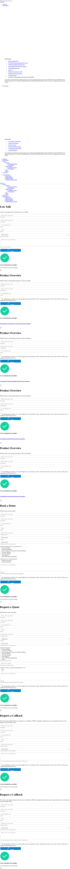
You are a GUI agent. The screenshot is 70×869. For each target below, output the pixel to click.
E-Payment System (12, 75)
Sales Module (5, 555)
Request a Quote (9, 199)
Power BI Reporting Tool (13, 68)
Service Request (6, 196)
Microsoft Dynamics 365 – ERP (15, 71)
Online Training (8, 189)
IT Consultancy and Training (14, 141)
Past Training (11, 191)
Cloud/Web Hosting (12, 150)
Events (4, 184)
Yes (3, 669)
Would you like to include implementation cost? (12, 667)
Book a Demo (8, 197)
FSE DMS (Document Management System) (18, 63)
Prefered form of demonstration (9, 559)
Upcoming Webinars (12, 186)
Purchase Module (6, 552)
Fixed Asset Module (7, 549)
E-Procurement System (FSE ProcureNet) (17, 66)
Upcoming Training (12, 190)
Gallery (7, 194)
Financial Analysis (12, 145)
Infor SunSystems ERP (13, 61)
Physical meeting (6, 562)
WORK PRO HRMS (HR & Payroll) (16, 64)
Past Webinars (11, 188)
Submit (12, 251)
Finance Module (6, 548)
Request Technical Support (11, 201)
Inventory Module (6, 553)
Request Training (9, 200)
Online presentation (7, 560)
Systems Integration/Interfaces (14, 146)
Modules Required (5, 648)
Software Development (13, 143)
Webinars (7, 185)
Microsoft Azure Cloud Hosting (15, 73)
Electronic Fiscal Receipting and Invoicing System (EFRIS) (21, 77)
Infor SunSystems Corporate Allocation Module (14, 550)
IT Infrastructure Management (14, 148)
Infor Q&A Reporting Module (9, 556)
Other (3, 659)
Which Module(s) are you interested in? (11, 546)
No (3, 670)
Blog (6, 193)
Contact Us (5, 195)
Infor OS (10, 70)
